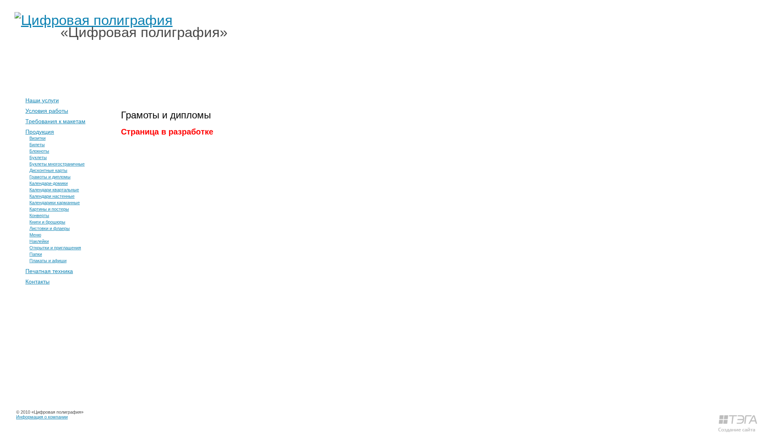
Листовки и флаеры (49, 228)
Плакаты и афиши (48, 260)
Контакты (268, 68)
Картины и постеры (49, 209)
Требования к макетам (55, 121)
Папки (35, 254)
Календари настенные (52, 196)
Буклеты (38, 157)
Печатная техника (49, 271)
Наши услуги (167, 68)
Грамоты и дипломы (50, 176)
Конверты (39, 215)
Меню (35, 234)
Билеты (37, 144)
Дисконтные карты (48, 170)
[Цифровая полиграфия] (94, 20)
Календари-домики (48, 183)
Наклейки (39, 241)
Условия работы (46, 111)
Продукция (39, 131)
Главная (112, 68)
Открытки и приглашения (55, 247)
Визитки (37, 138)
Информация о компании (42, 416)
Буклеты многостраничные (57, 164)
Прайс (220, 68)
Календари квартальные (54, 189)
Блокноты (39, 151)
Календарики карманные (54, 202)
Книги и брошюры (47, 222)
